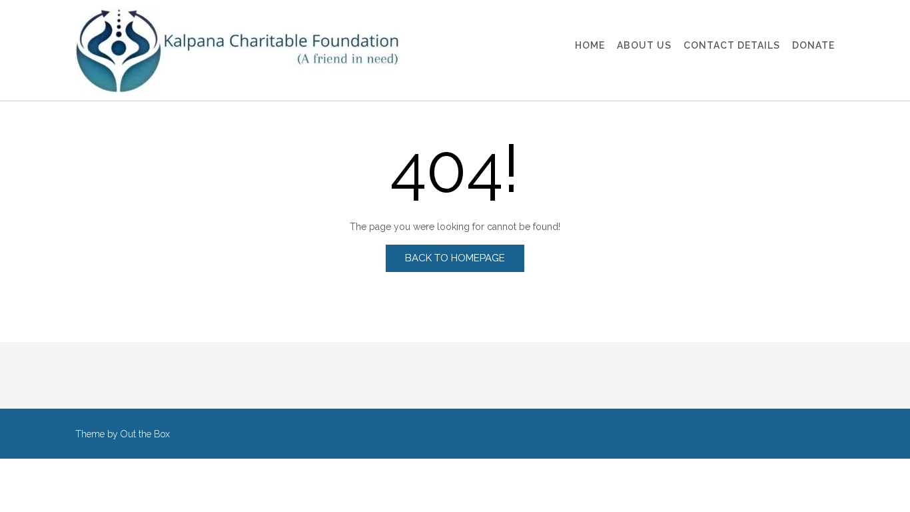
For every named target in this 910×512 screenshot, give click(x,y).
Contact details (731, 45)
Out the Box (145, 434)
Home (590, 45)
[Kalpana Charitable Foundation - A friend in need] (236, 50)
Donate (813, 45)
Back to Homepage (455, 258)
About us (644, 45)
